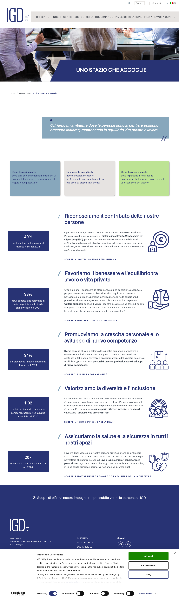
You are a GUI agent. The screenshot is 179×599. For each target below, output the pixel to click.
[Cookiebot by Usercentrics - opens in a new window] (18, 593)
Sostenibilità (84, 547)
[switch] (80, 593)
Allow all (148, 556)
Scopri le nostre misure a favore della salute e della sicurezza (107, 476)
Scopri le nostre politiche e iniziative (90, 320)
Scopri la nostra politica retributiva (89, 259)
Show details (145, 593)
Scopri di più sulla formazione (85, 374)
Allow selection (148, 565)
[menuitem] (173, 3)
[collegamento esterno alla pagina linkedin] (128, 544)
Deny (148, 574)
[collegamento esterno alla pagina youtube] (121, 544)
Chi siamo (82, 538)
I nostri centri (85, 542)
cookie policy (73, 582)
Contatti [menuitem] (156, 3)
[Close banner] (175, 553)
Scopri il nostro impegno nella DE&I (89, 422)
